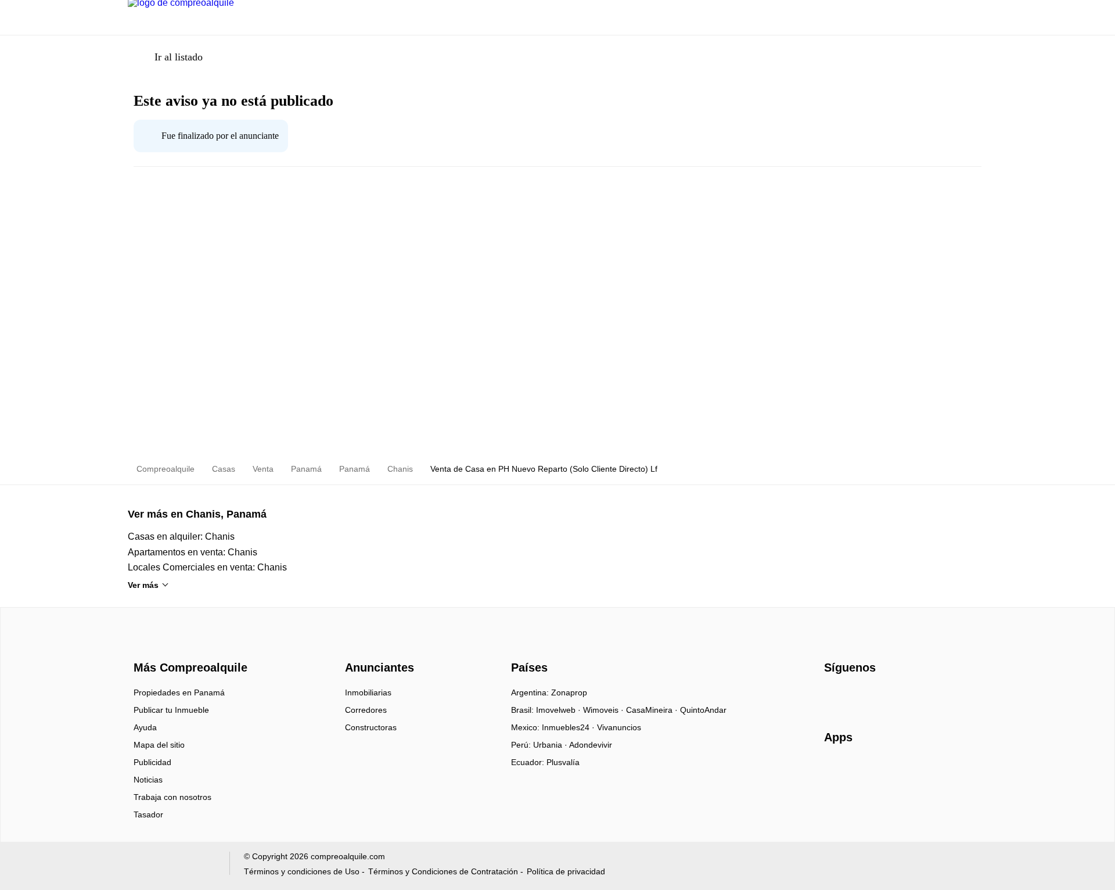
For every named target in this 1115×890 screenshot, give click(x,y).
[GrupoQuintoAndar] (171, 866)
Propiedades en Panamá (179, 692)
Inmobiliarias (368, 692)
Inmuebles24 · (569, 727)
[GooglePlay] (939, 770)
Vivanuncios (619, 727)
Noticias (148, 779)
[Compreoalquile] (189, 646)
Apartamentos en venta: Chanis (192, 552)
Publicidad (152, 762)
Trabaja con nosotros (172, 797)
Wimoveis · (604, 710)
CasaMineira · (653, 710)
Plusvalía (563, 762)
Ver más (143, 585)
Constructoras (371, 727)
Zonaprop (569, 692)
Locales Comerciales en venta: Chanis (207, 567)
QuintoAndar (703, 710)
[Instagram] (852, 696)
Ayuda (145, 727)
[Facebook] (833, 696)
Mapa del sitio (159, 744)
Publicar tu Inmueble (171, 710)
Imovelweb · (559, 710)
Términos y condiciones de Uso (301, 871)
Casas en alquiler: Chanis (181, 536)
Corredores (366, 710)
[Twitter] (891, 696)
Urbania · (551, 744)
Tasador (148, 814)
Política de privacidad (566, 871)
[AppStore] (861, 770)
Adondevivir (590, 744)
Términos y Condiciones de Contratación (443, 871)
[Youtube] (872, 696)
